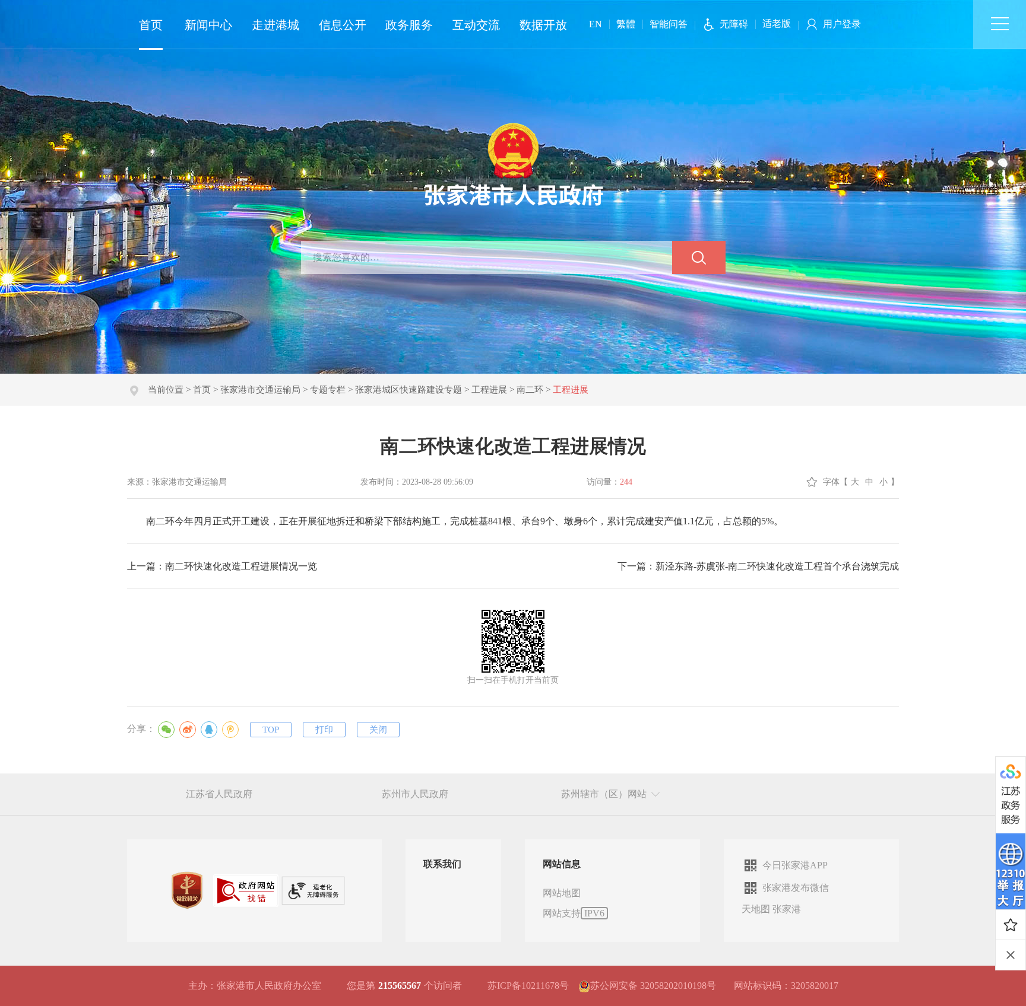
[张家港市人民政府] (513, 163)
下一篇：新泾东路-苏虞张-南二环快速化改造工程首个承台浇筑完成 (758, 566)
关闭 (378, 729)
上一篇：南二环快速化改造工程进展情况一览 (222, 566)
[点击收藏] (1010, 924)
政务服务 (409, 24)
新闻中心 (208, 24)
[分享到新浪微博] (187, 729)
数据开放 (543, 24)
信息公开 (342, 24)
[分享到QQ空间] (230, 729)
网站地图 (562, 893)
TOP (270, 729)
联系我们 (442, 864)
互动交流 (476, 24)
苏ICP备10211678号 (528, 985)
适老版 (776, 23)
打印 (324, 729)
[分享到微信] (166, 729)
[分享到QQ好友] (209, 729)
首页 (151, 24)
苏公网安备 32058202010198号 (653, 985)
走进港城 (275, 24)
